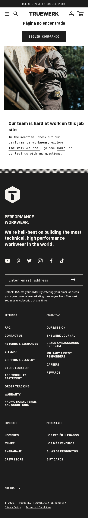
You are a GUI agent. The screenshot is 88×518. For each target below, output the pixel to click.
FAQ (7, 327)
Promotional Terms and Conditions (21, 403)
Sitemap (11, 351)
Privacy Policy (13, 507)
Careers (53, 364)
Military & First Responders (59, 355)
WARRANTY (13, 394)
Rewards (54, 372)
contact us (18, 153)
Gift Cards (55, 459)
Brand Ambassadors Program (63, 344)
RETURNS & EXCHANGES (21, 343)
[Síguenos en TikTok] (62, 261)
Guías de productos (62, 451)
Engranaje (13, 451)
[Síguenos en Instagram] (40, 261)
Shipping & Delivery (20, 360)
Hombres (12, 435)
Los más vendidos (60, 443)
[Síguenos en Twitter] (29, 261)
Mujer (10, 443)
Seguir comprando (44, 36)
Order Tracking (17, 386)
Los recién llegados (63, 435)
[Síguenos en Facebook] (51, 261)
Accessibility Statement (15, 377)
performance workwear (28, 142)
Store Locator (17, 368)
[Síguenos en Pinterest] (18, 261)
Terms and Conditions (38, 507)
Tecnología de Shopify (49, 502)
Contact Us (14, 335)
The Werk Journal (24, 148)
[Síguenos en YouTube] (7, 261)
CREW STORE (14, 459)
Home (61, 148)
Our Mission (56, 327)
